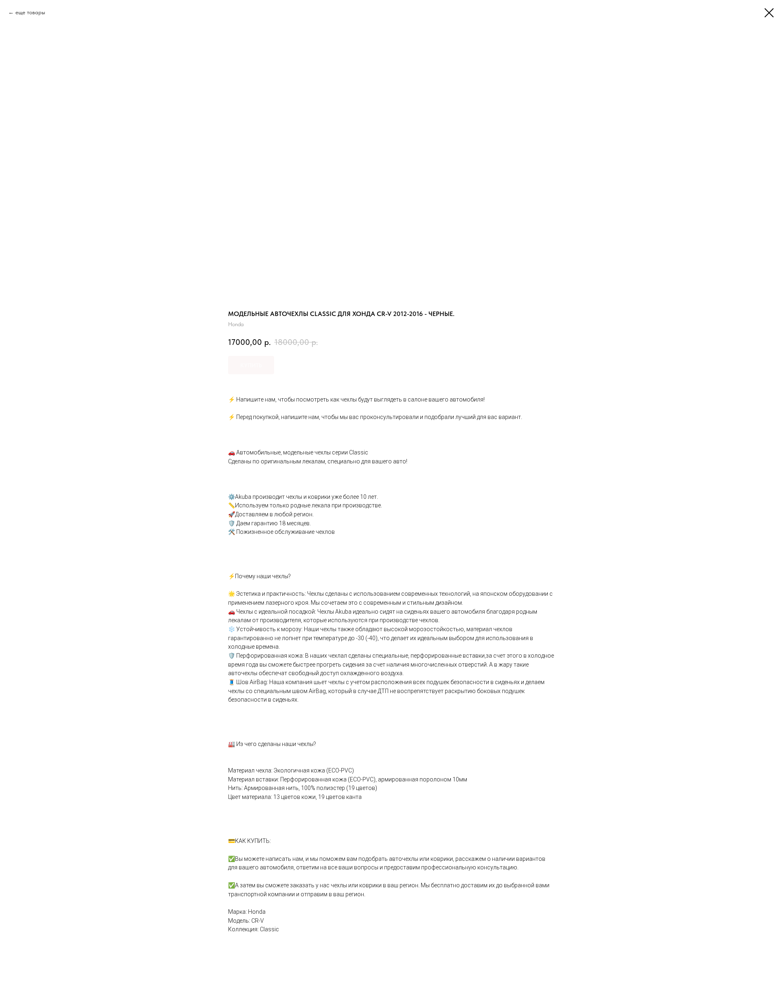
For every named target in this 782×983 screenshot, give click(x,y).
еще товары (30, 12)
